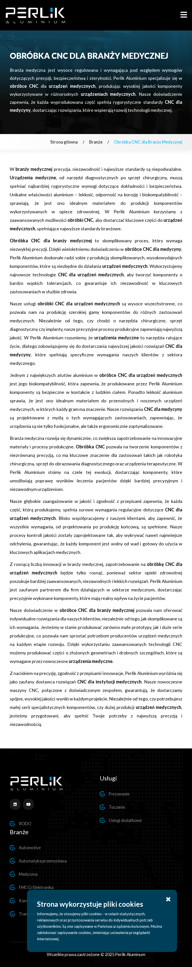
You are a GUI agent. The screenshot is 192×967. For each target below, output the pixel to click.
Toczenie (117, 807)
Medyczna (28, 874)
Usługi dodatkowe (125, 820)
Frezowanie (119, 793)
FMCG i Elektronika (36, 887)
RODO (25, 823)
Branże (95, 142)
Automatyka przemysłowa (43, 860)
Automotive (30, 847)
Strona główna (64, 142)
